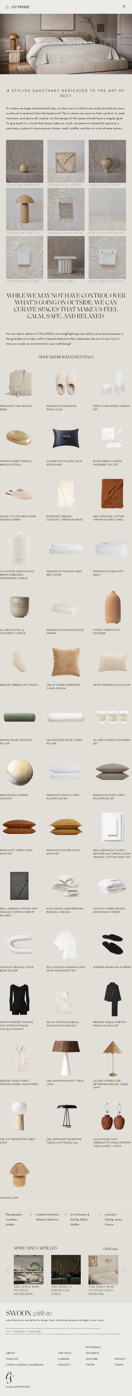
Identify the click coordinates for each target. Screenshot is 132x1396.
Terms (119, 1364)
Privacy (120, 1358)
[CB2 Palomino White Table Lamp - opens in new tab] (66, 1058)
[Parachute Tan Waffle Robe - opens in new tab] (19, 383)
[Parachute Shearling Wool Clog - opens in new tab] (66, 383)
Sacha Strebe (74, 52)
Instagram (93, 1347)
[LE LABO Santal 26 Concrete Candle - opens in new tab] (19, 607)
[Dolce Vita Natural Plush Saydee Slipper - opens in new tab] (19, 493)
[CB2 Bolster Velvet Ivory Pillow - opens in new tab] (66, 717)
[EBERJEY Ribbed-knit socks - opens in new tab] (19, 662)
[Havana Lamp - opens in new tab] (19, 1175)
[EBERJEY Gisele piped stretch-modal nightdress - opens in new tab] (19, 1058)
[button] (7, 7)
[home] (21, 7)
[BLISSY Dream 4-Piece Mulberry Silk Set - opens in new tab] (112, 438)
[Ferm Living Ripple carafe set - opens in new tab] (112, 383)
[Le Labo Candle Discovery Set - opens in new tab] (112, 717)
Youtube (92, 1358)
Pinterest (93, 1353)
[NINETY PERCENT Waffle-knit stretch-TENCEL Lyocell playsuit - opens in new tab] (19, 999)
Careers (64, 1358)
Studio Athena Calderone (24, 1364)
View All (110, 1248)
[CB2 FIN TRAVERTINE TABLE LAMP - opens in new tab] (19, 1116)
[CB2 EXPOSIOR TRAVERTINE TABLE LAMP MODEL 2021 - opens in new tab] (66, 1116)
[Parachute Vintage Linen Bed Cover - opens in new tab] (66, 548)
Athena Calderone (47, 1219)
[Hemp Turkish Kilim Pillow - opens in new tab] (112, 662)
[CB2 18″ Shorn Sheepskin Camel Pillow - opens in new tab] (66, 662)
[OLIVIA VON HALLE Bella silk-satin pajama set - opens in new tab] (66, 999)
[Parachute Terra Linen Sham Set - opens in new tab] (19, 827)
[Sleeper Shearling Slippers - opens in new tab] (112, 944)
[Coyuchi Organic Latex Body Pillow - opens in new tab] (19, 944)
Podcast (12, 1358)
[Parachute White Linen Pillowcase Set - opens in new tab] (66, 772)
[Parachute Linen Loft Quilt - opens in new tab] (112, 548)
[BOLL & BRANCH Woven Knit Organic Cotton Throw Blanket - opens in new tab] (19, 886)
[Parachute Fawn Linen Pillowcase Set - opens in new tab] (112, 772)
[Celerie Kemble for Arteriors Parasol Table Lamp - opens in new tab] (112, 1058)
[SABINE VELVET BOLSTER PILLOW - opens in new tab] (19, 717)
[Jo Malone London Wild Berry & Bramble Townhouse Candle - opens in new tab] (19, 548)
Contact (64, 1364)
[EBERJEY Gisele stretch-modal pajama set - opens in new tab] (112, 999)
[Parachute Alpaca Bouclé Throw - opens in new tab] (66, 607)
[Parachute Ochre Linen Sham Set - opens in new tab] (66, 827)
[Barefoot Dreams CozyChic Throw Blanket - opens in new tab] (66, 493)
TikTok (90, 1364)
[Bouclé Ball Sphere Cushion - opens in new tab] (19, 772)
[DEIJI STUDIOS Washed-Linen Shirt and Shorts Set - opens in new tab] (66, 944)
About (10, 1353)
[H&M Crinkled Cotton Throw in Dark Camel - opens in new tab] (112, 493)
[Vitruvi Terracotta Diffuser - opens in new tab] (112, 607)
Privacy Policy (35, 1331)
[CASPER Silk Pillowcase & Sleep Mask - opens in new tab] (66, 438)
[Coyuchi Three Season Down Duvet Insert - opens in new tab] (112, 886)
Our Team (64, 1353)
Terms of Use (19, 1331)
